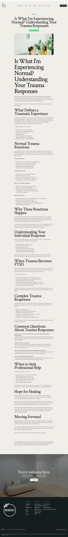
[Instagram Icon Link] (2, 529)
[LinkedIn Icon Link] (4, 529)
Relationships (36, 507)
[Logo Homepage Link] (4, 5)
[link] (4, 5)
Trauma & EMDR (37, 504)
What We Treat (29, 507)
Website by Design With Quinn (61, 529)
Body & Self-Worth (37, 511)
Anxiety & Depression (38, 505)
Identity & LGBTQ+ (37, 509)
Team (27, 509)
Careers (27, 511)
